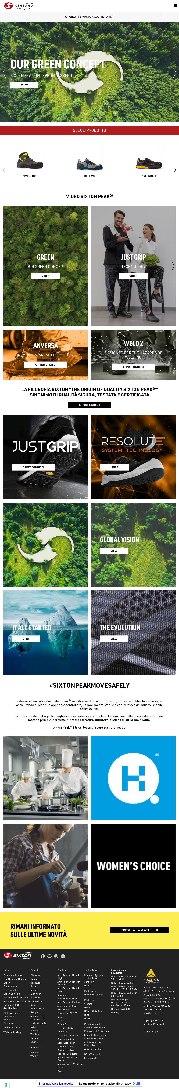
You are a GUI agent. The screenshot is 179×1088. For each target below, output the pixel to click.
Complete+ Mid (65, 1046)
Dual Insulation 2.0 (67, 1035)
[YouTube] (49, 956)
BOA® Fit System (93, 1011)
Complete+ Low (66, 1050)
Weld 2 (34, 1056)
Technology (90, 969)
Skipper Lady (37, 1015)
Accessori (35, 1047)
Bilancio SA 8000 (120, 1008)
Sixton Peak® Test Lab (15, 997)
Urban (33, 1026)
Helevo (34, 979)
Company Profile (12, 975)
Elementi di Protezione (97, 1031)
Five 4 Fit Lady (65, 1027)
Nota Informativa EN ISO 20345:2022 (124, 978)
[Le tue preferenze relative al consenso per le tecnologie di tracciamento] (6, 1084)
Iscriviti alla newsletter (139, 930)
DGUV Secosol (92, 1054)
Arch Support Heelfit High (68, 977)
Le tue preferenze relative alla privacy (105, 1083)
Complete (62, 994)
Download (9, 1023)
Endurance (36, 1001)
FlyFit (60, 1067)
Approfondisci (89, 405)
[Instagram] (56, 956)
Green (6, 982)
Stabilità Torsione (93, 1038)
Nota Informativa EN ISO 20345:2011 (124, 994)
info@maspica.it (152, 1013)
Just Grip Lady (38, 1023)
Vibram (88, 1003)
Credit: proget (151, 1031)
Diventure (35, 975)
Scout (33, 990)
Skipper (34, 1012)
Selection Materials (94, 1027)
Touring (34, 1034)
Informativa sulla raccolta (56, 1083)
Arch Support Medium (69, 1002)
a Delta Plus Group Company (158, 991)
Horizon (34, 1038)
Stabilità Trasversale (95, 1034)
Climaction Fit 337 (67, 1013)
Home (6, 969)
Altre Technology (93, 1048)
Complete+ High (66, 1042)
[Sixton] (18, 6)
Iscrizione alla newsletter (118, 971)
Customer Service (13, 1026)
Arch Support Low (67, 1005)
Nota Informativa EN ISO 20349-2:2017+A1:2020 (124, 988)
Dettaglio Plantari (93, 994)
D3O (86, 1014)
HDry (87, 1007)
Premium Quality (93, 1023)
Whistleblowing (12, 1032)
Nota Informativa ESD (122, 982)
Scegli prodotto (89, 130)
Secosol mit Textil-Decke (67, 1059)
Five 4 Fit (62, 1024)
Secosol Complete (67, 1053)
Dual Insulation (65, 1039)
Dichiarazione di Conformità (12, 1014)
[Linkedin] (63, 956)
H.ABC (87, 985)
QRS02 (61, 1020)
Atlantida (35, 997)
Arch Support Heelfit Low (68, 990)
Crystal (34, 1041)
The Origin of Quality (14, 979)
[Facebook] (43, 956)
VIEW (113, 551)
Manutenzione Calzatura (16, 1001)
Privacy (115, 1012)
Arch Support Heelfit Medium (68, 983)
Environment (10, 986)
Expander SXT (65, 1009)
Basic (60, 1071)
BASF (87, 1018)
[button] (16, 16)
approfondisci (45, 364)
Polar (33, 986)
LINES (114, 467)
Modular (34, 1030)
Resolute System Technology (93, 977)
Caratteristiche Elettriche (92, 1044)
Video (46, 276)
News (6, 1019)
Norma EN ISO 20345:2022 (11, 1006)
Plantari (61, 969)
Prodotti (35, 969)
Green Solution (11, 993)
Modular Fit (90, 990)
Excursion (35, 993)
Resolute (35, 982)
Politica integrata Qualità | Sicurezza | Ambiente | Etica (122, 1002)
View (24, 85)
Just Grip (35, 1019)
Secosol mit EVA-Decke (70, 1063)
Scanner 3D (90, 1058)
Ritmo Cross (37, 1008)
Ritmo (33, 1004)
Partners (89, 1000)
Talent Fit (62, 1031)
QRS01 (61, 1016)
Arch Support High (67, 998)
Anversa (34, 1052)
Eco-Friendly (10, 990)
